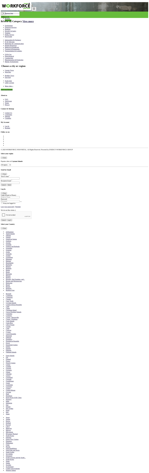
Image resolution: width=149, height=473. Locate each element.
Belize (8, 270)
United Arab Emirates (13, 468)
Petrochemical (9, 56)
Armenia (8, 250)
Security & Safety (10, 31)
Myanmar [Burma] (12, 434)
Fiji (7, 357)
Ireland (8, 407)
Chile (7, 306)
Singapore (9, 456)
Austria (8, 255)
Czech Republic (11, 334)
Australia (9, 254)
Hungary (9, 399)
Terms (7, 103)
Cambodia (9, 295)
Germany (9, 370)
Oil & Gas (8, 54)
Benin (8, 272)
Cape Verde (9, 301)
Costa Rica (9, 323)
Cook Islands (10, 321)
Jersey (8, 417)
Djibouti (8, 337)
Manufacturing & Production (14, 60)
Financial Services (11, 27)
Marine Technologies (11, 62)
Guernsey (9, 387)
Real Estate (8, 36)
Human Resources (11, 45)
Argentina (9, 248)
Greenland (9, 377)
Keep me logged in (9, 203)
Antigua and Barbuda (13, 246)
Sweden (8, 465)
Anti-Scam (8, 101)
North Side (8, 81)
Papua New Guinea (12, 439)
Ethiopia (8, 350)
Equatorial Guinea (12, 345)
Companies (8, 115)
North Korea (10, 436)
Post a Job (8, 20)
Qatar (7, 445)
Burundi (8, 294)
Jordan (8, 419)
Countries (8, 118)
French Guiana (10, 363)
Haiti (7, 394)
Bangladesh (9, 263)
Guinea (8, 388)
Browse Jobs (9, 13)
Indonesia (9, 403)
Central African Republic (14, 305)
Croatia (8, 326)
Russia (8, 447)
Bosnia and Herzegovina (14, 281)
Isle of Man (9, 408)
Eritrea (8, 347)
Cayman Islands (11, 303)
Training (7, 33)
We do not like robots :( (8, 210)
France (8, 361)
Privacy (7, 105)
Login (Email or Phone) (8, 195)
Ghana (8, 372)
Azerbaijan (9, 257)
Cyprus (8, 332)
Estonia (8, 348)
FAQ (6, 99)
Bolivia (8, 277)
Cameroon (9, 297)
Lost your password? (8, 207)
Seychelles (9, 454)
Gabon (8, 365)
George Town (9, 70)
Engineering (9, 25)
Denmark (9, 336)
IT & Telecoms (9, 42)
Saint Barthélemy (11, 448)
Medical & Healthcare (12, 47)
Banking (7, 29)
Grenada (8, 379)
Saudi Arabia (10, 452)
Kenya (8, 421)
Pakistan (8, 437)
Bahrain (8, 261)
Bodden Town (9, 75)
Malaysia (9, 428)
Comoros (9, 316)
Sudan (8, 463)
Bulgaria (8, 288)
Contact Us (8, 113)
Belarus (8, 266)
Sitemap (7, 116)
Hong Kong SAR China (13, 397)
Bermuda (9, 274)
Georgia (8, 368)
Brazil (8, 285)
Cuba (7, 328)
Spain (8, 461)
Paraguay (9, 441)
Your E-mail (5, 176)
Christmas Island (11, 310)
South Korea (10, 459)
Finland (8, 359)
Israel (7, 410)
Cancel (4, 185)
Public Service (9, 35)
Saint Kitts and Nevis (12, 450)
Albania (8, 235)
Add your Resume (7, 89)
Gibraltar (9, 374)
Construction (9, 58)
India (7, 401)
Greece (8, 376)
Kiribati (8, 423)
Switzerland (9, 467)
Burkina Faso (10, 290)
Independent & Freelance (13, 40)
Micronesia (9, 432)
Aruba (8, 252)
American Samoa (11, 239)
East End (8, 77)
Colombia (9, 314)
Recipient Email (6, 181)
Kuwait (8, 425)
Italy (7, 412)
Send (9, 185)
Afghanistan (10, 232)
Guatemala (9, 385)
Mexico (8, 430)
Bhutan (8, 276)
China (8, 308)
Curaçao (8, 330)
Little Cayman (9, 83)
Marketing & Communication (14, 44)
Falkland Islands (11, 352)
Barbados (9, 265)
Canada (8, 299)
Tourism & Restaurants (12, 49)
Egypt (8, 343)
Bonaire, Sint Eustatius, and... (15, 279)
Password (4, 199)
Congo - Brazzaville (12, 317)
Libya (8, 426)
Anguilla (8, 245)
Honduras (9, 396)
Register (7, 18)
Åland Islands (10, 234)
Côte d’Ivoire (10, 325)
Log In (7, 17)
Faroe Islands (10, 355)
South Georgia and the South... (16, 457)
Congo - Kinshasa (11, 319)
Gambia (8, 366)
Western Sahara (11, 470)
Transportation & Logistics (13, 51)
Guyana (8, 392)
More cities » (9, 86)
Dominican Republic (12, 341)
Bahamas (9, 259)
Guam (8, 383)
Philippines (9, 443)
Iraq (7, 405)
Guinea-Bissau (10, 390)
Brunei (8, 287)
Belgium (8, 268)
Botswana (9, 283)
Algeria (8, 237)
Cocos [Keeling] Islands (13, 312)
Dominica (9, 339)
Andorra (8, 241)
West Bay (8, 72)
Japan (8, 414)
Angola (8, 243)
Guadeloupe (10, 381)
